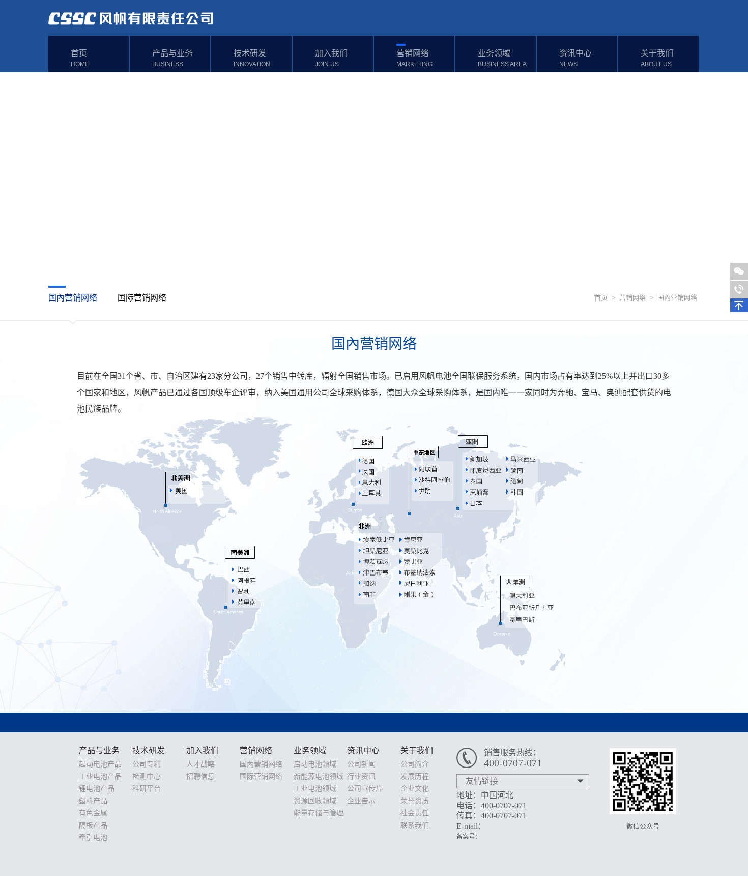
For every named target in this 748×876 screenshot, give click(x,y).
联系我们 (414, 825)
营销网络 (414, 58)
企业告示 (361, 801)
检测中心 (146, 776)
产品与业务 (172, 58)
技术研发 (252, 58)
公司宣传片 (365, 788)
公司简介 (414, 764)
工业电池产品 (100, 776)
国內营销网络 (677, 298)
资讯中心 (575, 58)
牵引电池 (93, 837)
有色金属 (93, 813)
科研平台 (146, 788)
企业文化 (414, 788)
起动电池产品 (100, 764)
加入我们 (331, 58)
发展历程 (414, 776)
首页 (80, 58)
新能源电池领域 (318, 776)
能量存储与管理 (318, 813)
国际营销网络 (142, 297)
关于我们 (657, 58)
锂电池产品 (96, 788)
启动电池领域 (315, 764)
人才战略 (200, 764)
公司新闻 (361, 764)
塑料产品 (93, 801)
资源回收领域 (315, 801)
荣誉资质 (414, 801)
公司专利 (146, 764)
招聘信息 (200, 776)
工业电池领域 (315, 788)
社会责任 (414, 813)
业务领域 (502, 58)
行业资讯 (361, 776)
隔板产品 (93, 825)
